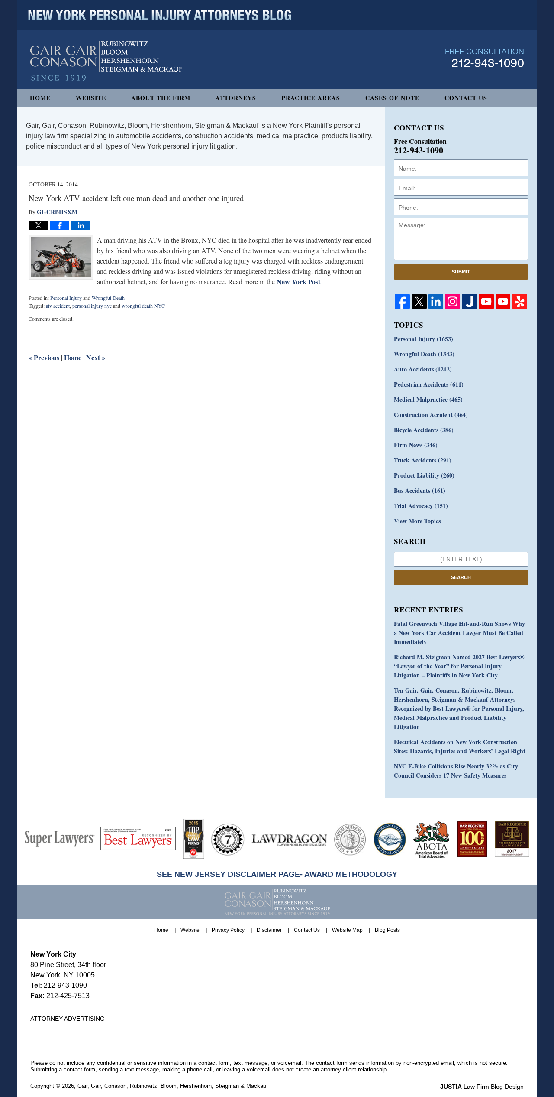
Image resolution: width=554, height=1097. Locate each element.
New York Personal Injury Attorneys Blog (106, 61)
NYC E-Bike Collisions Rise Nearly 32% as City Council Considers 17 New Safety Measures (456, 771)
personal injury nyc (92, 305)
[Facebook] (402, 301)
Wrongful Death (108, 297)
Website (91, 97)
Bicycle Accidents (424, 429)
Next (95, 357)
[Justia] (469, 301)
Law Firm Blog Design (482, 1086)
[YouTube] (486, 301)
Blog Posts (387, 930)
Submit (461, 271)
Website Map (347, 930)
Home (40, 97)
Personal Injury (66, 297)
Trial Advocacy (421, 505)
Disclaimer (269, 930)
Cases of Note (392, 97)
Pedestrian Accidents (429, 384)
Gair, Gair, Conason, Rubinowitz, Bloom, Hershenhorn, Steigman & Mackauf (172, 1086)
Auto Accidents (423, 369)
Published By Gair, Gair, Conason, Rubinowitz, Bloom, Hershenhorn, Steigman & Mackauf (484, 58)
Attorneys (236, 97)
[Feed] (452, 301)
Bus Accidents (419, 490)
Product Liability (424, 475)
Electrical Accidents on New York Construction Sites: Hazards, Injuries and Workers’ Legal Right (459, 746)
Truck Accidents (422, 460)
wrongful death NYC (143, 305)
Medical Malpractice (428, 399)
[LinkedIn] (436, 301)
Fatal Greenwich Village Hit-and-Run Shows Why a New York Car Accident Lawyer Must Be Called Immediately (459, 632)
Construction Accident (431, 414)
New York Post (298, 281)
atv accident (58, 305)
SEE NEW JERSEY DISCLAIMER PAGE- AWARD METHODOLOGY (277, 874)
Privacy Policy (228, 930)
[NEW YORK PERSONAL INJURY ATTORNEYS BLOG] (159, 15)
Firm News (416, 444)
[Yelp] (519, 301)
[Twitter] (419, 301)
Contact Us (465, 97)
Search (461, 577)
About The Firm (160, 97)
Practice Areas (310, 97)
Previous (44, 357)
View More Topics (417, 520)
